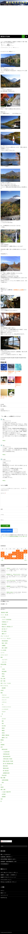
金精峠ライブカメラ (5, 877)
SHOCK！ (9, 568)
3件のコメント (16, 47)
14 (14, 554)
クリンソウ (4, 699)
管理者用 (2, 744)
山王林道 (3, 794)
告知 (3, 782)
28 (14, 558)
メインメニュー (26, 36)
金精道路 (3, 796)
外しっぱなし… (4, 405)
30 (21, 558)
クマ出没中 (10, 396)
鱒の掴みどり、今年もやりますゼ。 (14, 574)
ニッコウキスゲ (5, 709)
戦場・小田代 (4, 643)
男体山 (3, 673)
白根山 (3, 676)
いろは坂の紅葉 (6, 751)
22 (17, 556)
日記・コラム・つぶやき (5, 42)
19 (6, 556)
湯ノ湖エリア (12, 42)
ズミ (3, 704)
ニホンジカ (4, 662)
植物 (1, 692)
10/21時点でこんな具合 (18, 289)
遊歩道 (2, 787)
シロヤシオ (4, 702)
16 (21, 554)
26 (6, 558)
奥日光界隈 (4, 671)
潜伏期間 (3, 688)
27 (10, 558)
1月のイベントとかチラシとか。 (18, 385)
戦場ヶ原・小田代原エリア (18, 41)
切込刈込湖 (4, 624)
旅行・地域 (25, 41)
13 (10, 554)
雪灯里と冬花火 (10, 592)
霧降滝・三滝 (4, 737)
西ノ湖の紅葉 (5, 770)
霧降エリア (4, 633)
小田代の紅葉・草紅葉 (7, 758)
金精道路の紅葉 (6, 773)
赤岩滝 (3, 732)
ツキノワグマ (4, 659)
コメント (3, 493)
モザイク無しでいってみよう (7, 872)
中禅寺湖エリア (10, 41)
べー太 (11, 47)
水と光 (9, 383)
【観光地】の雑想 (4, 612)
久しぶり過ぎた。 (17, 372)
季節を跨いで (3, 383)
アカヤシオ (4, 695)
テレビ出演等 (3, 650)
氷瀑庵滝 (3, 645)
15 (17, 554)
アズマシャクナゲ (5, 697)
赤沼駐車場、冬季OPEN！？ (6, 856)
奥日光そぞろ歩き (5, 36)
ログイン (2, 890)
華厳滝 (3, 730)
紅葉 (1, 747)
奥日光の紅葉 (4, 749)
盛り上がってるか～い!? (4, 397)
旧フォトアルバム (4, 685)
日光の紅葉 (4, 775)
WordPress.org (4, 897)
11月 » (25, 560)
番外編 (2, 739)
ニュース (2, 652)
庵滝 (3, 721)
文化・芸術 (3, 678)
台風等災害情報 (5, 780)
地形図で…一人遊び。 (5, 874)
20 (10, 556)
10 (25, 552)
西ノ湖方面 (4, 631)
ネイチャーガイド (4, 654)
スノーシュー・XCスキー (6, 638)
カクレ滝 (3, 718)
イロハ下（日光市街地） (7, 619)
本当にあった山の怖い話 (6, 881)
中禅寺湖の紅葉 (6, 754)
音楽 (1, 798)
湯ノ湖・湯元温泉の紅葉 (8, 763)
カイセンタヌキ (4, 879)
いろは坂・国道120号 (6, 791)
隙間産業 (8, 586)
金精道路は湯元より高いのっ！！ (11, 373)
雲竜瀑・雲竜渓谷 (5, 735)
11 (2, 554)
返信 (4, 440)
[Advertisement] (14, 20)
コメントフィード (4, 895)
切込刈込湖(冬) (5, 640)
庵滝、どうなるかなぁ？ (6, 854)
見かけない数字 (4, 371)
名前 (2, 509)
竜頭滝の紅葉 (5, 768)
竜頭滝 (3, 728)
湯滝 (3, 723)
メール (2, 514)
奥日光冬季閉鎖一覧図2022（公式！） (8, 859)
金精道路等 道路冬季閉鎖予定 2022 (8, 861)
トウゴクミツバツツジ (6, 706)
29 (17, 558)
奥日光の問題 (3, 664)
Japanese (5, 841)
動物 (1, 657)
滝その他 (3, 725)
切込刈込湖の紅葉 (6, 756)
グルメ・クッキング (5, 636)
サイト (2, 519)
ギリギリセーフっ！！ (5, 410)
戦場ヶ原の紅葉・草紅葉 (8, 761)
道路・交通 (3, 789)
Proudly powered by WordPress (6, 932)
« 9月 (2, 560)
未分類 (2, 690)
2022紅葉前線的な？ (5, 863)
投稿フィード (3, 892)
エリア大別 (3, 617)
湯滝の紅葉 (5, 765)
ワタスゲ (3, 711)
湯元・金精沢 (4, 647)
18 (2, 556)
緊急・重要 (3, 777)
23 (21, 556)
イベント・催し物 (4, 41)
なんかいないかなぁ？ (11, 580)
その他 (3, 669)
